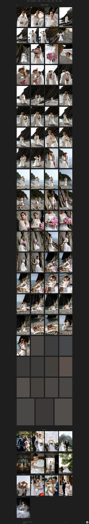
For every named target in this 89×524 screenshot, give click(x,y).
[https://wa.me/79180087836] (65, 522)
